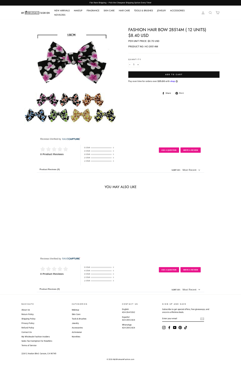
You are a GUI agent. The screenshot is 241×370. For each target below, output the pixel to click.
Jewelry (161, 10)
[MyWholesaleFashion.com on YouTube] (174, 327)
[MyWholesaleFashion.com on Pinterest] (180, 327)
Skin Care (109, 10)
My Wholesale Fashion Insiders (35, 337)
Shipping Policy (28, 319)
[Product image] (70, 76)
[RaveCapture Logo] (70, 139)
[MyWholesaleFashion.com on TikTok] (185, 327)
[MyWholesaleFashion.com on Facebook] (169, 327)
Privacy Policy (27, 323)
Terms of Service (29, 345)
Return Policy (27, 314)
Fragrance (93, 10)
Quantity (134, 59)
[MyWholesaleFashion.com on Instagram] (164, 327)
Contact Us (26, 332)
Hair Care (124, 10)
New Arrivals (62, 10)
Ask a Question (169, 150)
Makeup (78, 10)
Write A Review (190, 150)
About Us (25, 310)
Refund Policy (27, 328)
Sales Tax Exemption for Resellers (36, 341)
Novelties (59, 14)
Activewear (77, 332)
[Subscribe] (202, 319)
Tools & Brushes (143, 10)
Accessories (177, 10)
